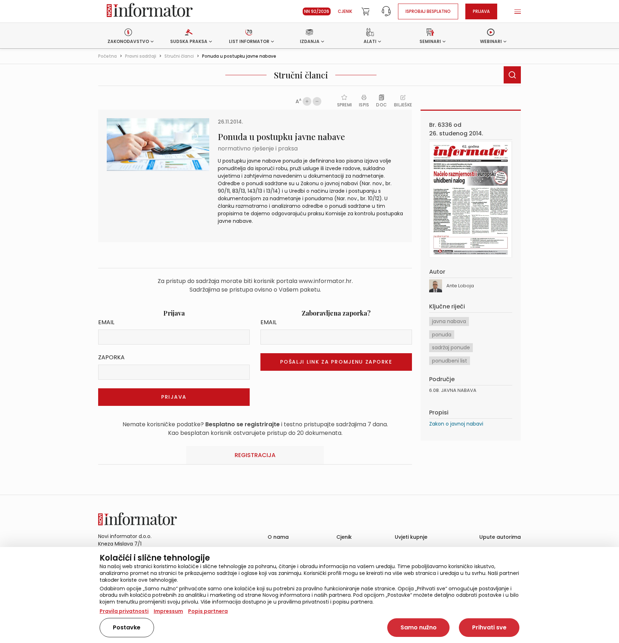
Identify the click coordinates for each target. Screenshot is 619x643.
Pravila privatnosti (124, 611)
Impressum (168, 611)
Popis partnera (208, 611)
